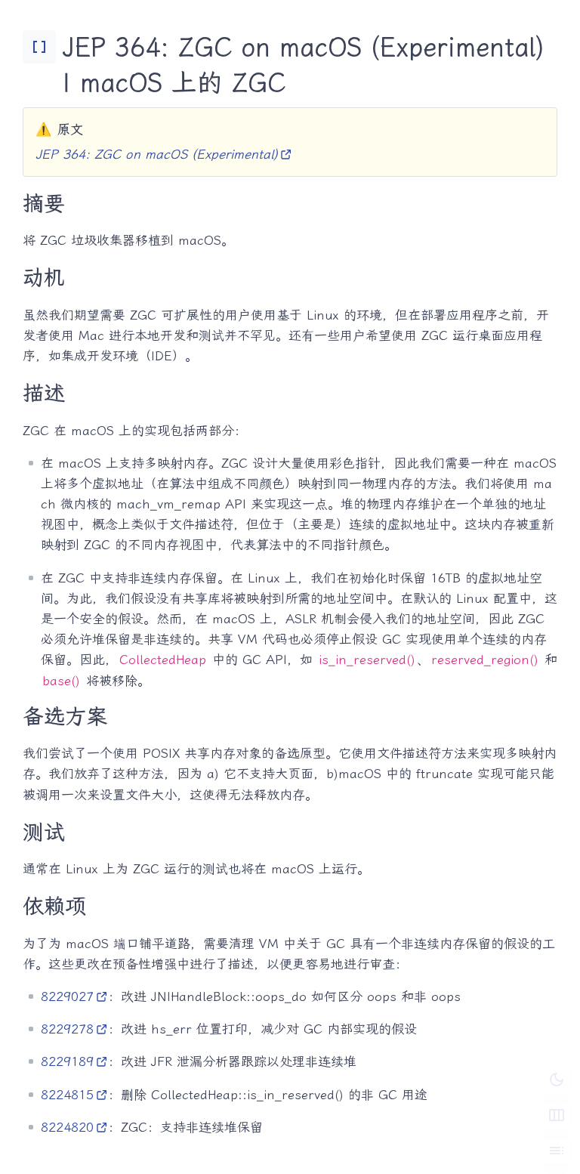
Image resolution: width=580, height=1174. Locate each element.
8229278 (67, 1029)
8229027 (67, 996)
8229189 (67, 1061)
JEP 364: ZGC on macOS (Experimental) (156, 154)
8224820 (67, 1127)
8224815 (67, 1094)
